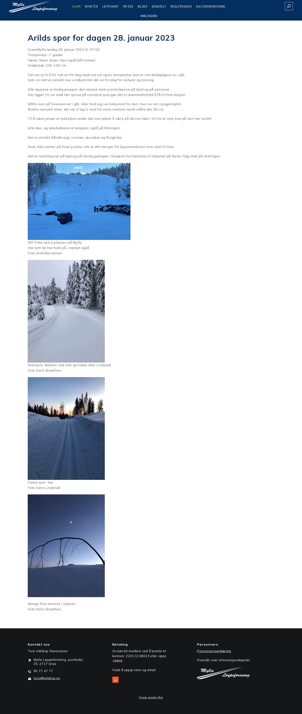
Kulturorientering (210, 6)
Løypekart (110, 6)
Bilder (143, 6)
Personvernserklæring (214, 651)
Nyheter (91, 6)
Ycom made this (151, 697)
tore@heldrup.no (46, 678)
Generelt (159, 6)
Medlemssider (181, 6)
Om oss (128, 6)
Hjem (77, 6)
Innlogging (149, 16)
